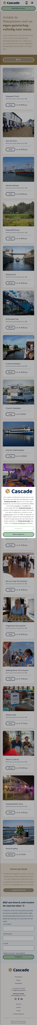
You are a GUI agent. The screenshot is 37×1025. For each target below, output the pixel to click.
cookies (17, 506)
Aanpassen (18, 528)
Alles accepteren (18, 534)
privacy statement (19, 523)
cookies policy (8, 515)
